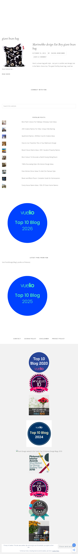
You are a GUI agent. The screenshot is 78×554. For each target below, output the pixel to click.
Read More (6, 74)
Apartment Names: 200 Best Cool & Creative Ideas (38, 136)
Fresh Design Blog (39, 14)
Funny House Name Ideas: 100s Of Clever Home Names (40, 185)
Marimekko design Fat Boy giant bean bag (54, 46)
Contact (17, 339)
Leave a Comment (40, 57)
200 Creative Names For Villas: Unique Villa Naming (38, 129)
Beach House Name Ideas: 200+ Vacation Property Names (41, 150)
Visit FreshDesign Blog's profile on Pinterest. (16, 262)
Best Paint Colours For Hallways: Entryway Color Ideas (39, 122)
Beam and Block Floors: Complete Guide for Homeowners (41, 178)
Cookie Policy (30, 339)
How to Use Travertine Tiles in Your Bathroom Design (39, 143)
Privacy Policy (58, 339)
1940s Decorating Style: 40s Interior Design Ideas (38, 164)
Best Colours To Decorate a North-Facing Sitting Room (39, 157)
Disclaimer (44, 339)
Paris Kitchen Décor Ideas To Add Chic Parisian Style (39, 171)
